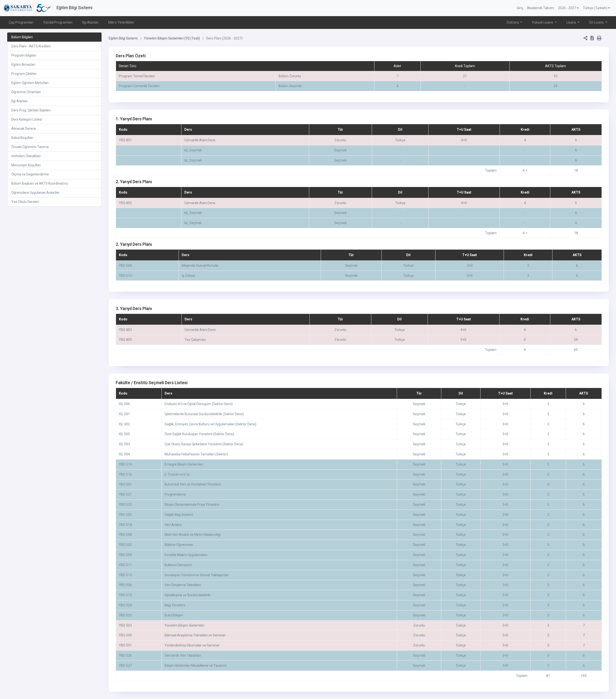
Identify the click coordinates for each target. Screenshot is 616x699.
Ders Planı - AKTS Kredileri (31, 46)
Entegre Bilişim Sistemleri (184, 464)
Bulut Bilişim (174, 615)
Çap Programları (21, 22)
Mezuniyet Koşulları (26, 165)
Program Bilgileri (23, 55)
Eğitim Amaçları (23, 64)
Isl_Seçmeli (193, 150)
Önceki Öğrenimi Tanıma (30, 147)
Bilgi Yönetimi (175, 605)
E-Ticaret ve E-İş (177, 474)
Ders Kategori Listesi (26, 119)
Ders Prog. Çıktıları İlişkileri (31, 110)
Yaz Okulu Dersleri (25, 202)
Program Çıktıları (24, 74)
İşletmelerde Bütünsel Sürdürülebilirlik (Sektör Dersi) (204, 414)
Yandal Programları (57, 22)
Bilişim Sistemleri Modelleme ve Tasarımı (196, 665)
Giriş (520, 8)
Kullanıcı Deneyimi (178, 565)
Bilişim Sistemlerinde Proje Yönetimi (192, 504)
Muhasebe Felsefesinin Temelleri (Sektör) (196, 454)
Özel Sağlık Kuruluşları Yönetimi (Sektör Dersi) (199, 434)
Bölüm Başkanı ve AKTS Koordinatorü (39, 183)
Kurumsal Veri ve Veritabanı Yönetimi (193, 484)
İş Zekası (188, 276)
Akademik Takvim (540, 8)
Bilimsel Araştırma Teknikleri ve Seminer (195, 635)
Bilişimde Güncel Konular (200, 265)
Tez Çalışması (195, 340)
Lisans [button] (571, 22)
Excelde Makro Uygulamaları (186, 555)
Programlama (175, 494)
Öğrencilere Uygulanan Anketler (35, 192)
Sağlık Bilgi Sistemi (179, 515)
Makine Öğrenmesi (179, 545)
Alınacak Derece (23, 128)
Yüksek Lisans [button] (543, 22)
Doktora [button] (513, 22)
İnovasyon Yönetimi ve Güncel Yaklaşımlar (197, 575)
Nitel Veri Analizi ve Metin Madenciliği (193, 535)
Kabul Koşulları (22, 138)
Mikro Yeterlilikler (121, 22)
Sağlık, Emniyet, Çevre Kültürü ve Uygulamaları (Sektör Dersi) (210, 424)
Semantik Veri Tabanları (183, 655)
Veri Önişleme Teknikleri (183, 585)
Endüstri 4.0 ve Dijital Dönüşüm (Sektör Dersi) (199, 404)
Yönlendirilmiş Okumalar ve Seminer (192, 645)
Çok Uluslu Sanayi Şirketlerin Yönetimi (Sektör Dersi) (204, 444)
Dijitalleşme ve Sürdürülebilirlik (188, 595)
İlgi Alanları (90, 22)
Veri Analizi (173, 525)
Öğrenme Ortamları (26, 92)
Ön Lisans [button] (596, 22)
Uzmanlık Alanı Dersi (199, 140)
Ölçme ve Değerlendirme (30, 174)
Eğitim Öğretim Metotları (30, 83)
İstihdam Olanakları (26, 156)
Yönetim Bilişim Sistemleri (184, 625)
